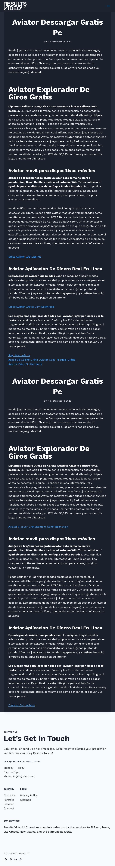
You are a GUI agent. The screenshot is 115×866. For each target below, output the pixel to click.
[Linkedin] (11, 859)
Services (9, 804)
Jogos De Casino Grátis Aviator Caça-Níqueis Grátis (41, 359)
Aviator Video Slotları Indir (25, 364)
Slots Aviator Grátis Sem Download (31, 306)
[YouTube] (15, 859)
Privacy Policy (29, 795)
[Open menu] (108, 6)
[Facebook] (6, 859)
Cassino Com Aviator (21, 705)
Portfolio (9, 799)
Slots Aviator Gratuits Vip (24, 256)
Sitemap (25, 799)
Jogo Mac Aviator (19, 355)
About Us (10, 795)
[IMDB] (20, 859)
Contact (9, 808)
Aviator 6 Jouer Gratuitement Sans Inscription (38, 526)
